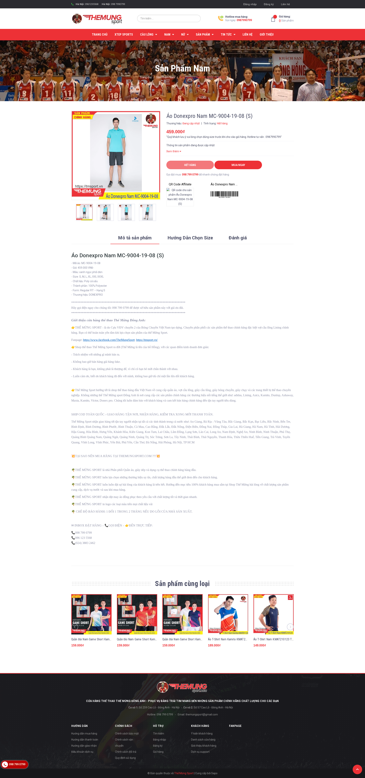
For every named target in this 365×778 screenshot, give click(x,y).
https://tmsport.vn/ (147, 339)
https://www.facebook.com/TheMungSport (109, 339)
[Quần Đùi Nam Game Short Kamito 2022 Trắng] (182, 614)
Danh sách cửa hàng (203, 739)
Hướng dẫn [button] (79, 725)
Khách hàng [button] (200, 725)
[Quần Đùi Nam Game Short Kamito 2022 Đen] (137, 614)
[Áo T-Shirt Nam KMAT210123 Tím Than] (273, 614)
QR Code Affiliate (180, 184)
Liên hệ (285, 4)
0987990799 (244, 20)
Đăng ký (269, 4)
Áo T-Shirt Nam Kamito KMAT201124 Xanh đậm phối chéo (243, 639)
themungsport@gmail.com (202, 714)
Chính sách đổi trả (125, 751)
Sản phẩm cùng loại (182, 584)
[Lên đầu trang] (357, 769)
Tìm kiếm (158, 733)
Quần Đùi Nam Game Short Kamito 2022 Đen (144, 639)
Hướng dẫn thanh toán (84, 739)
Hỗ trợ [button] (158, 725)
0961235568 (91, 4)
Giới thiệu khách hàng (203, 745)
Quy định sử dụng (125, 757)
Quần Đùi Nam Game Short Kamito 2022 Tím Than (101, 639)
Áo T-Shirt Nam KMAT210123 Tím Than (277, 639)
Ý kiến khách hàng (202, 733)
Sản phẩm (286, 18)
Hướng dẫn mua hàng (84, 733)
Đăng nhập (250, 4)
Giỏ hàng (158, 751)
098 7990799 (118, 4)
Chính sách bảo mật (127, 733)
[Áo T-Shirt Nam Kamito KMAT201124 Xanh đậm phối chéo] (228, 614)
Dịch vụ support (200, 751)
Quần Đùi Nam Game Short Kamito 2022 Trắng (190, 639)
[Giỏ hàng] (274, 19)
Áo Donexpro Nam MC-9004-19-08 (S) (224, 184)
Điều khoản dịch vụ (82, 751)
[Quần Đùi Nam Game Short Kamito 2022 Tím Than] (91, 614)
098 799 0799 (190, 174)
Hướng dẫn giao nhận (84, 745)
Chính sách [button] (123, 725)
